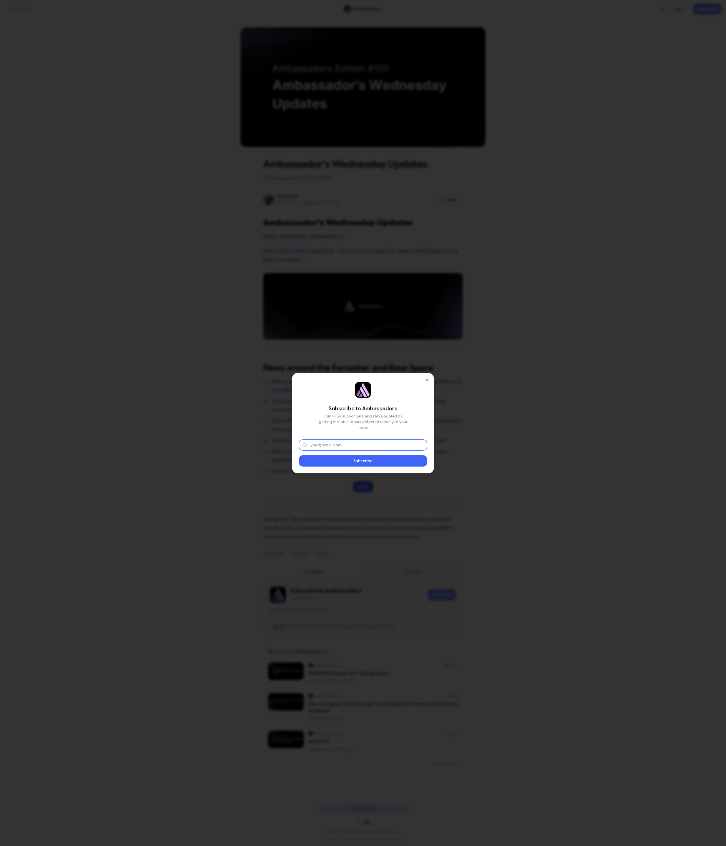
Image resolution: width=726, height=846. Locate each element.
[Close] (427, 379)
